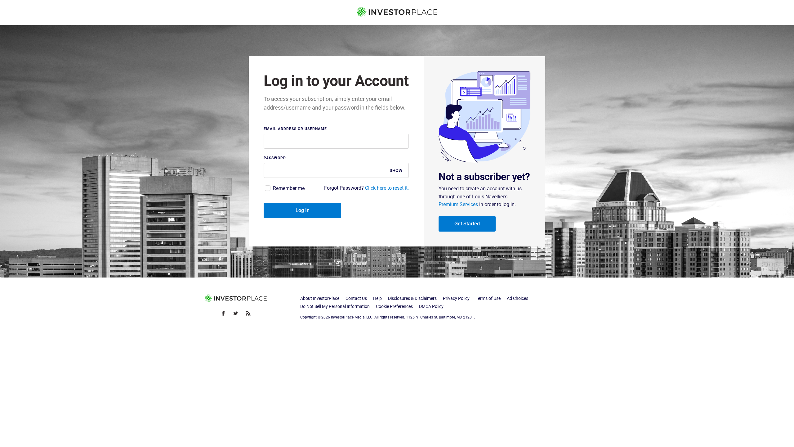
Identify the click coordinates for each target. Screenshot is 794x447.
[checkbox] (284, 188)
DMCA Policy (431, 306)
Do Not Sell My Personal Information (335, 306)
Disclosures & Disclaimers (412, 298)
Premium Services (458, 204)
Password (275, 158)
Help (377, 298)
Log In (303, 210)
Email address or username (295, 129)
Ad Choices (517, 298)
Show (396, 170)
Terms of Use (488, 298)
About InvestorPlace (319, 298)
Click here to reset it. (387, 188)
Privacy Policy (456, 298)
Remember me (289, 188)
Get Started (467, 224)
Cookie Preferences (394, 306)
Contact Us (356, 298)
